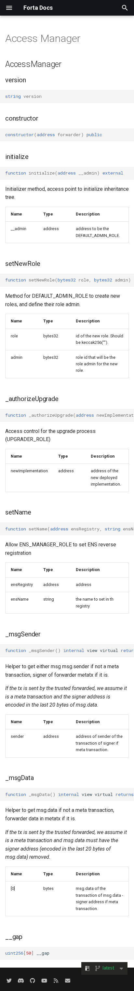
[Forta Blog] (56, 980)
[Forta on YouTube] (44, 980)
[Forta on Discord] (21, 980)
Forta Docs (38, 7)
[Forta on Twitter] (9, 980)
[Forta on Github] (32, 980)
